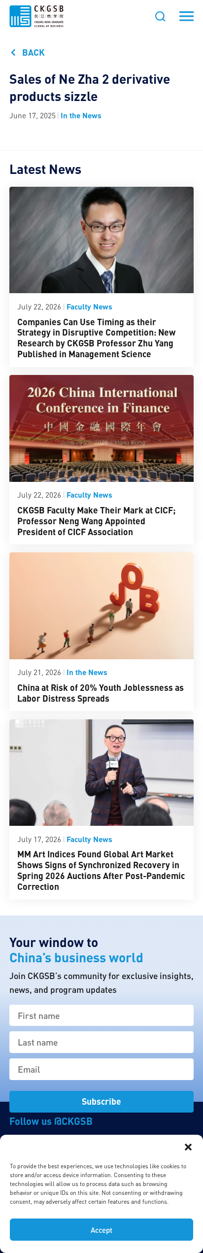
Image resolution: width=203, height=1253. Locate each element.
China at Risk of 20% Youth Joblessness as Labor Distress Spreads (100, 693)
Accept (101, 1229)
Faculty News (89, 306)
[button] (188, 1147)
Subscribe (101, 1101)
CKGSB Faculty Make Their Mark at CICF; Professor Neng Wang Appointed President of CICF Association (96, 521)
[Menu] (186, 16)
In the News (81, 115)
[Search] (160, 16)
